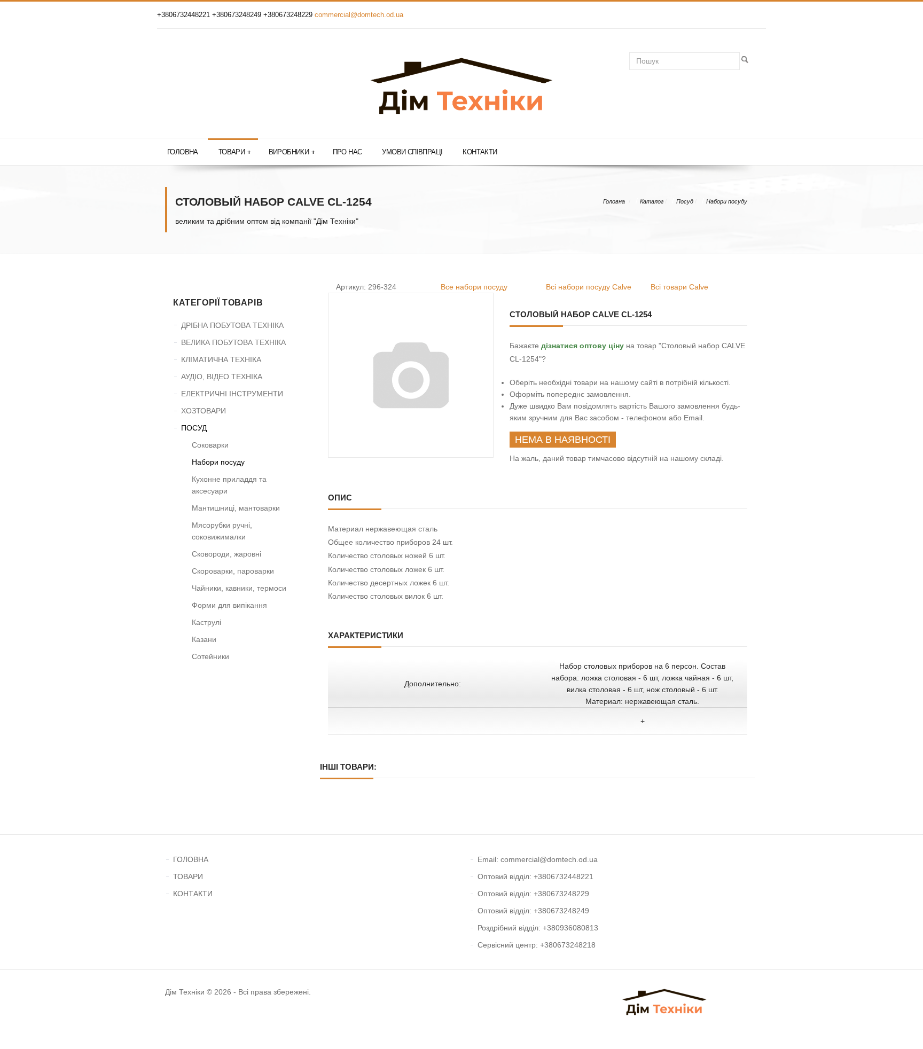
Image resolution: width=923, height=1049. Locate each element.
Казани (204, 639)
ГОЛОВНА (190, 859)
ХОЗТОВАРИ (203, 410)
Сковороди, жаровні (226, 554)
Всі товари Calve (679, 287)
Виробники (292, 151)
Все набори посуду (474, 287)
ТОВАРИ (188, 876)
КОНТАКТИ (193, 893)
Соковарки (210, 445)
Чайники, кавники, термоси (239, 588)
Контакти (480, 151)
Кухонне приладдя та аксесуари (229, 485)
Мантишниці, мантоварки (236, 508)
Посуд (684, 201)
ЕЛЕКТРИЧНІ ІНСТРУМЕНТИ (232, 393)
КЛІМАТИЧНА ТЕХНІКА (221, 359)
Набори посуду (726, 201)
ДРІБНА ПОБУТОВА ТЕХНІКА (232, 325)
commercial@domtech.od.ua (359, 15)
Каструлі (206, 622)
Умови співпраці (412, 151)
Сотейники (210, 656)
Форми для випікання (229, 605)
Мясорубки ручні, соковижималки (222, 531)
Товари (234, 151)
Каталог (651, 201)
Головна (182, 151)
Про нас (347, 151)
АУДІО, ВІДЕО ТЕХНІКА (221, 376)
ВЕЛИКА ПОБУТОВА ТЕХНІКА (233, 342)
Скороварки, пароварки (233, 571)
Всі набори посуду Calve (588, 287)
